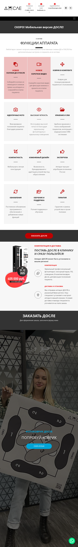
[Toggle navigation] (74, 19)
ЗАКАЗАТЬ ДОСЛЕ (39, 236)
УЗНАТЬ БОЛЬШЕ (39, 446)
